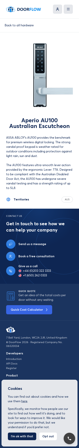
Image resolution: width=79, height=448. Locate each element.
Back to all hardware (19, 25)
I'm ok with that (22, 436)
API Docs (11, 363)
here (24, 401)
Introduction (14, 359)
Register (11, 368)
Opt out (48, 436)
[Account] (57, 9)
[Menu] (68, 9)
